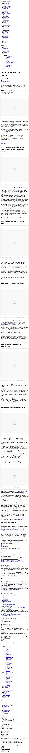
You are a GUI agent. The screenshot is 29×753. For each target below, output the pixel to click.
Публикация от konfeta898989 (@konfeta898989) (12, 118)
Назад (2, 637)
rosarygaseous (19, 567)
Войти (2, 45)
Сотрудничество (7, 601)
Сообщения (6, 693)
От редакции (6, 25)
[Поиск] (14, 555)
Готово (2, 632)
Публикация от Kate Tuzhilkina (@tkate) (10, 317)
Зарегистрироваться (9, 614)
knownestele (18, 572)
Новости (8, 66)
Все (4, 47)
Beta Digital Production (9, 607)
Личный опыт (6, 23)
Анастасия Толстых (5, 81)
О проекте (5, 597)
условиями (6, 725)
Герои (4, 22)
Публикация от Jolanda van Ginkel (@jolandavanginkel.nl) (14, 380)
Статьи (5, 4)
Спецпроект (6, 26)
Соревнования (6, 3)
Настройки (6, 696)
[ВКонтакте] (1, 545)
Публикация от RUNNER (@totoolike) (9, 257)
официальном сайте (5, 278)
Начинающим (6, 13)
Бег (4, 41)
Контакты (5, 600)
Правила (5, 599)
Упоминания (6, 691)
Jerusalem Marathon (20, 491)
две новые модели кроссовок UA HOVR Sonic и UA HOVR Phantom (14, 529)
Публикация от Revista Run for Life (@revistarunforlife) (13, 487)
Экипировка (6, 20)
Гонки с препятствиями (9, 604)
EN (1, 552)
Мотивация (6, 17)
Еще (5, 55)
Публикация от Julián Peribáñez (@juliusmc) (11, 434)
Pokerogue (9, 589)
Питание (5, 18)
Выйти (6, 697)
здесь (20, 217)
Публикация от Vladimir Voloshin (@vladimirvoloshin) (13, 184)
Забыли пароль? (17, 614)
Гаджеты (5, 21)
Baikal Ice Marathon (18, 187)
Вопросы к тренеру (8, 6)
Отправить (7, 637)
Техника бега (6, 31)
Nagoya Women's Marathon (11, 262)
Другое (5, 39)
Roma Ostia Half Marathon (7, 323)
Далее (2, 727)
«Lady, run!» (14, 122)
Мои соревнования (8, 690)
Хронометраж (6, 7)
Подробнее (7, 570)
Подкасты (5, 8)
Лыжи (4, 42)
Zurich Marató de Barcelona (11, 439)
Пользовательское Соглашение (8, 630)
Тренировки (6, 14)
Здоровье (5, 16)
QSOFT (23, 607)
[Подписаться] (15, 595)
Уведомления (6, 695)
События (5, 12)
